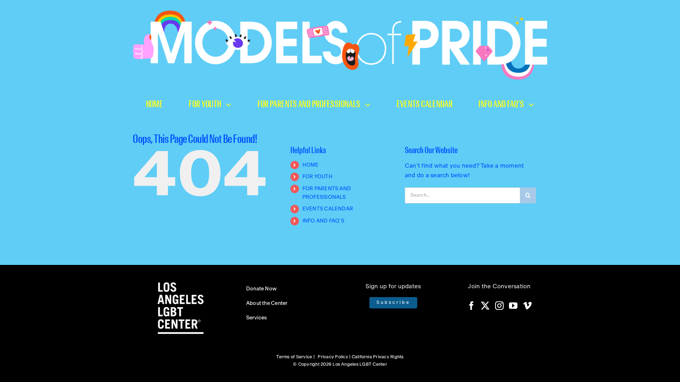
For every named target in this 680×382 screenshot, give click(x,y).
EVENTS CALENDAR (327, 209)
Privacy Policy (333, 357)
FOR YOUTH (317, 176)
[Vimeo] (527, 305)
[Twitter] (485, 305)
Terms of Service (294, 357)
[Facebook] (471, 305)
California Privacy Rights (378, 357)
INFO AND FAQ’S (323, 221)
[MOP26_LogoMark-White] (340, 13)
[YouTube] (513, 305)
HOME (310, 165)
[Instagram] (499, 305)
